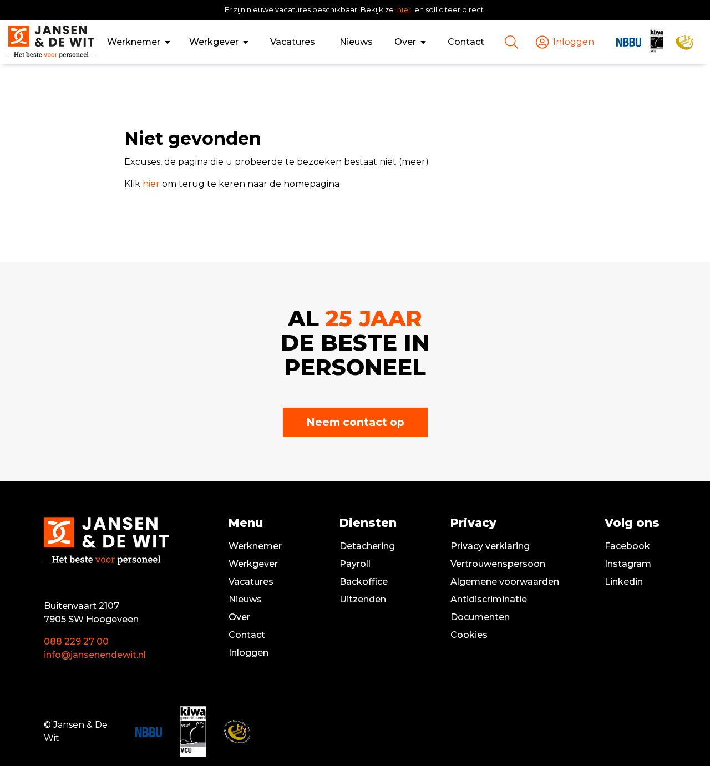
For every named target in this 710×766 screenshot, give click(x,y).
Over (405, 42)
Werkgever (214, 42)
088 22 (59, 641)
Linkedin (624, 581)
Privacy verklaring (490, 546)
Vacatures (292, 42)
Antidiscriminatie (488, 599)
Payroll (355, 564)
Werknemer (133, 42)
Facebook (627, 546)
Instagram (628, 564)
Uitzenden (362, 599)
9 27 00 (92, 641)
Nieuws (356, 42)
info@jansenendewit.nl (95, 655)
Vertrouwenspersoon (497, 564)
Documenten (480, 617)
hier (404, 9)
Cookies (469, 635)
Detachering (367, 546)
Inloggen (248, 652)
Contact (466, 42)
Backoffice (363, 581)
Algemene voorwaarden (504, 581)
